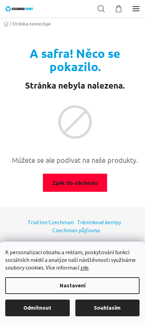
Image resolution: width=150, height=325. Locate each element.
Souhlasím (107, 308)
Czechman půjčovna (76, 230)
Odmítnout (37, 308)
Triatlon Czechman (51, 222)
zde (84, 268)
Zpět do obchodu (75, 182)
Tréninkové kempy (99, 222)
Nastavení (72, 285)
